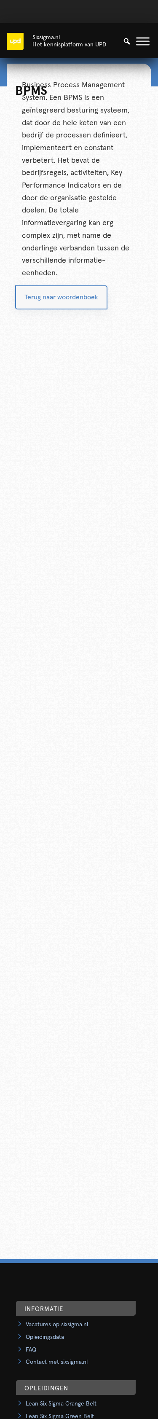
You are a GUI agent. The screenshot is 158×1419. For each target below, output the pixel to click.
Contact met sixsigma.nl (57, 1362)
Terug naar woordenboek (61, 297)
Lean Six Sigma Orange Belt (61, 1404)
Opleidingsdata (45, 1337)
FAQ (31, 1350)
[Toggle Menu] (143, 41)
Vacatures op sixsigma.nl (57, 1325)
